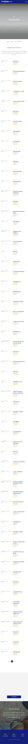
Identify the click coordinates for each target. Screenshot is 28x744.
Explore (8, 25)
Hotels (8, 41)
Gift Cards (5, 735)
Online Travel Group (15, 739)
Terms (22, 735)
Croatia (13, 25)
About (22, 734)
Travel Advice (18, 41)
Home (5, 734)
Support (14, 735)
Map (12, 41)
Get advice (14, 721)
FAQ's (14, 734)
